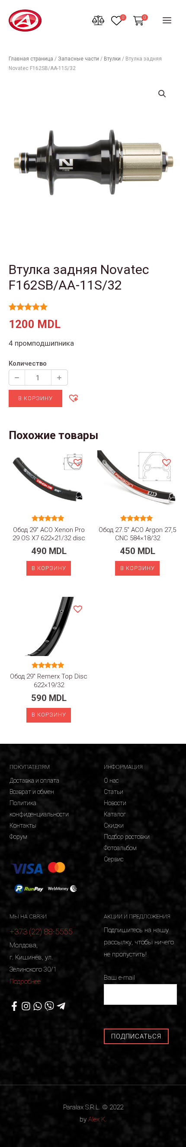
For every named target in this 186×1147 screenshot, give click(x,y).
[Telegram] (61, 1006)
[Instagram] (26, 1006)
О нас (111, 780)
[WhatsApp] (37, 1006)
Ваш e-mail (119, 977)
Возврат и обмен (32, 791)
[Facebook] (14, 1006)
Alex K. (97, 1119)
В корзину (35, 398)
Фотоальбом (120, 847)
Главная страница (31, 59)
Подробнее (25, 981)
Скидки (114, 825)
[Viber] (49, 1006)
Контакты (23, 825)
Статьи (113, 791)
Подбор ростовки (127, 836)
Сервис (113, 859)
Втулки (112, 59)
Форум (18, 836)
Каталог (115, 814)
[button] (73, 397)
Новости (115, 803)
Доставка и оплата (34, 780)
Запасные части (78, 59)
